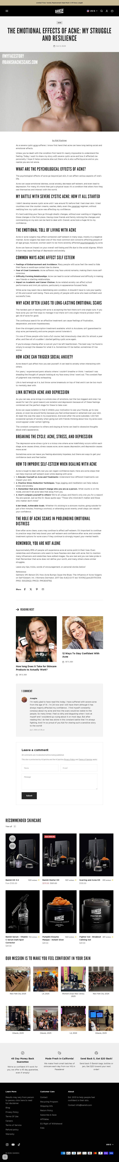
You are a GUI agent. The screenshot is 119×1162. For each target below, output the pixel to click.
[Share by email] (43, 589)
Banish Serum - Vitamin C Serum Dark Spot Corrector (17, 940)
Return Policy (46, 1110)
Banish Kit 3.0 (12, 880)
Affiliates (44, 1119)
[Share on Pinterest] (37, 589)
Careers (9, 1121)
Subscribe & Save (48, 1115)
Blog (8, 1108)
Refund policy (12, 1130)
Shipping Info (46, 1106)
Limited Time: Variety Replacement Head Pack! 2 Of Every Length (59, 3)
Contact (44, 1097)
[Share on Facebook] (24, 589)
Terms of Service (85, 759)
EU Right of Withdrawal (51, 1124)
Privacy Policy (69, 759)
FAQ (42, 1128)
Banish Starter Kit (50, 880)
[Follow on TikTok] (19, 1144)
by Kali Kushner (59, 140)
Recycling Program (49, 1102)
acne (59, 22)
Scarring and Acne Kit (89, 880)
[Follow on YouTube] (13, 1144)
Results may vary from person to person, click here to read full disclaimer (20, 1100)
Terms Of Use (12, 1116)
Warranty (10, 1134)
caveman (75, 206)
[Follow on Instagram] (7, 1144)
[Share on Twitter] (30, 589)
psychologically (87, 243)
